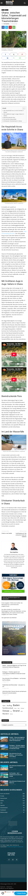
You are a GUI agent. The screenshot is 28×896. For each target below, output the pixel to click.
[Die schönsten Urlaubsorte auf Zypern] (4, 767)
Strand (16, 711)
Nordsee (22, 708)
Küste (15, 708)
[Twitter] (6, 27)
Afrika (6, 7)
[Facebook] (3, 27)
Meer (19, 708)
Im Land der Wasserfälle (10, 119)
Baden (16, 705)
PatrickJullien (6, 23)
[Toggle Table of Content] (23, 108)
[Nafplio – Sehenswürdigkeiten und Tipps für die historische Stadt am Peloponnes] (4, 739)
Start (3, 7)
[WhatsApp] (13, 27)
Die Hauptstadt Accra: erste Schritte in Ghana (14, 111)
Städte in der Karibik (7, 533)
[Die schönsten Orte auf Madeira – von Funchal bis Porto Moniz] (4, 755)
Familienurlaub (7, 708)
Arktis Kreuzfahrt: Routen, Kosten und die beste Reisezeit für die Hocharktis (14, 692)
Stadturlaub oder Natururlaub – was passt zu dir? (13, 685)
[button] (3, 893)
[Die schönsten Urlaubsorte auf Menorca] (4, 783)
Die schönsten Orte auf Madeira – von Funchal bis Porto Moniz (14, 679)
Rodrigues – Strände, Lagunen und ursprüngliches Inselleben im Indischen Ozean (13, 672)
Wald (22, 711)
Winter (11, 714)
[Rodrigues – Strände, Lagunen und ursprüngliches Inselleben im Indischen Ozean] (4, 747)
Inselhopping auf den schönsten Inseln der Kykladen (21, 535)
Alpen (4, 705)
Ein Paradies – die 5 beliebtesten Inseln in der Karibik (15, 775)
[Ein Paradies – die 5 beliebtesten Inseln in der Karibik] (4, 775)
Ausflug (9, 705)
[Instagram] (12, 859)
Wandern (5, 714)
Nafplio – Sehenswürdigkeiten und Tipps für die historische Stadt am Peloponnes (14, 666)
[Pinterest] (10, 27)
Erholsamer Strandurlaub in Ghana (13, 121)
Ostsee (5, 711)
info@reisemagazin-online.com (15, 846)
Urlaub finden (20, 893)
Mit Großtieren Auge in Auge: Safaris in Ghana (14, 115)
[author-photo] (14, 550)
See (11, 711)
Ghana (10, 7)
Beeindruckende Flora (9, 117)
